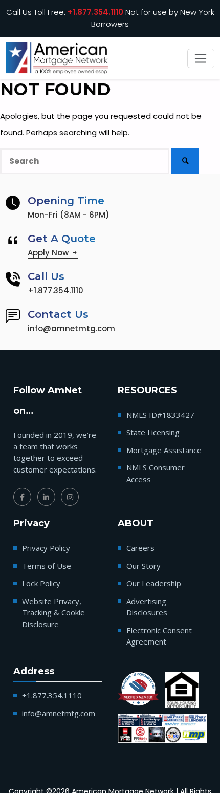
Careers (140, 548)
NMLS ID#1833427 (160, 415)
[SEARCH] (185, 161)
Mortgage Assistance (164, 450)
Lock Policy (41, 583)
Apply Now (49, 252)
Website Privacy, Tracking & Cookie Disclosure (53, 612)
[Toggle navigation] (200, 58)
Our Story (143, 566)
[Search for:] (84, 161)
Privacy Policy (46, 548)
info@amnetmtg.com (71, 328)
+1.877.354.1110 (95, 12)
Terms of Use (46, 566)
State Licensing (153, 432)
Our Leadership (153, 583)
